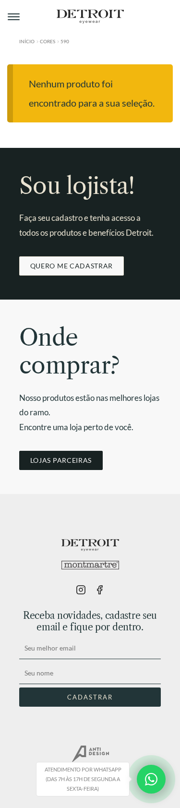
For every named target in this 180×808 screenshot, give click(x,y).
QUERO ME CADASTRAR (71, 266)
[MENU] (14, 17)
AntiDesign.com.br (90, 754)
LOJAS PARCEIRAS (61, 460)
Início (27, 41)
